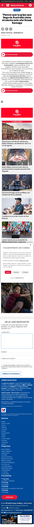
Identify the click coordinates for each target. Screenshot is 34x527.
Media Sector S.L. (20, 278)
